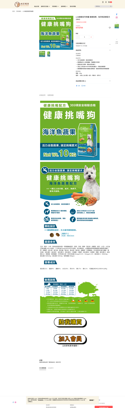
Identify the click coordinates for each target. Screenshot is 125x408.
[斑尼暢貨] (21, 4)
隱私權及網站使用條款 (51, 407)
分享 (79, 85)
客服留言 (72, 405)
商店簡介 (48, 405)
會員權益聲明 (73, 407)
